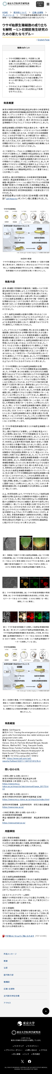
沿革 (6, 968)
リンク (26, 1054)
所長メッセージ (10, 954)
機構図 (7, 982)
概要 (6, 961)
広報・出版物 (37, 12)
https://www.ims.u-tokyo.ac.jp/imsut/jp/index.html (25, 799)
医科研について (20, 12)
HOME (5, 12)
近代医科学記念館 (11, 996)
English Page (44, 40)
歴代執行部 (9, 975)
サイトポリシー (33, 1046)
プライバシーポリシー (14, 1050)
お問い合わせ (31, 1050)
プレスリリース (8, 15)
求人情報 (16, 1054)
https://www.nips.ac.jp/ (13, 807)
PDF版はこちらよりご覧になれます (26, 936)
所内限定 (36, 1054)
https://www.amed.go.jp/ (13, 823)
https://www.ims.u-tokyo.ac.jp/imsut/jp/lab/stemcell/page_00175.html (25, 786)
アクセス (7, 1003)
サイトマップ (19, 1046)
